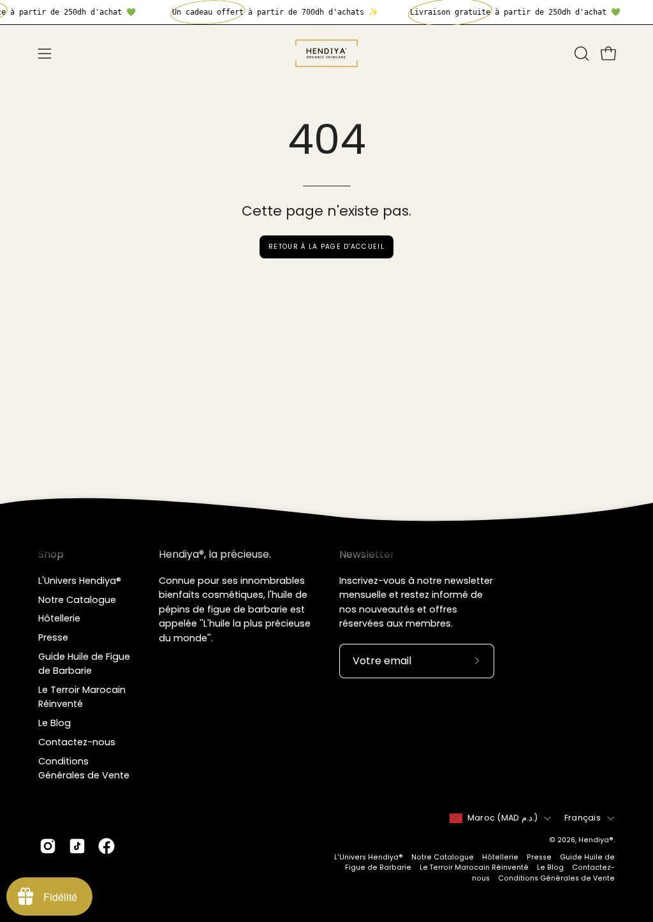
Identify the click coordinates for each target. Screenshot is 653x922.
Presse (53, 637)
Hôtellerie (59, 618)
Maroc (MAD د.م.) (502, 817)
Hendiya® (595, 840)
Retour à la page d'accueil (326, 246)
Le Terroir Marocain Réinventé (474, 867)
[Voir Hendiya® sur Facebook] (106, 846)
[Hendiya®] (326, 53)
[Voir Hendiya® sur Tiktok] (77, 846)
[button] (580, 54)
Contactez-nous (76, 742)
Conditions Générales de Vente (556, 878)
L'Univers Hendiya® (79, 580)
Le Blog (54, 723)
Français (582, 817)
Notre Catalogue (77, 599)
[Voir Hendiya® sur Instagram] (47, 846)
